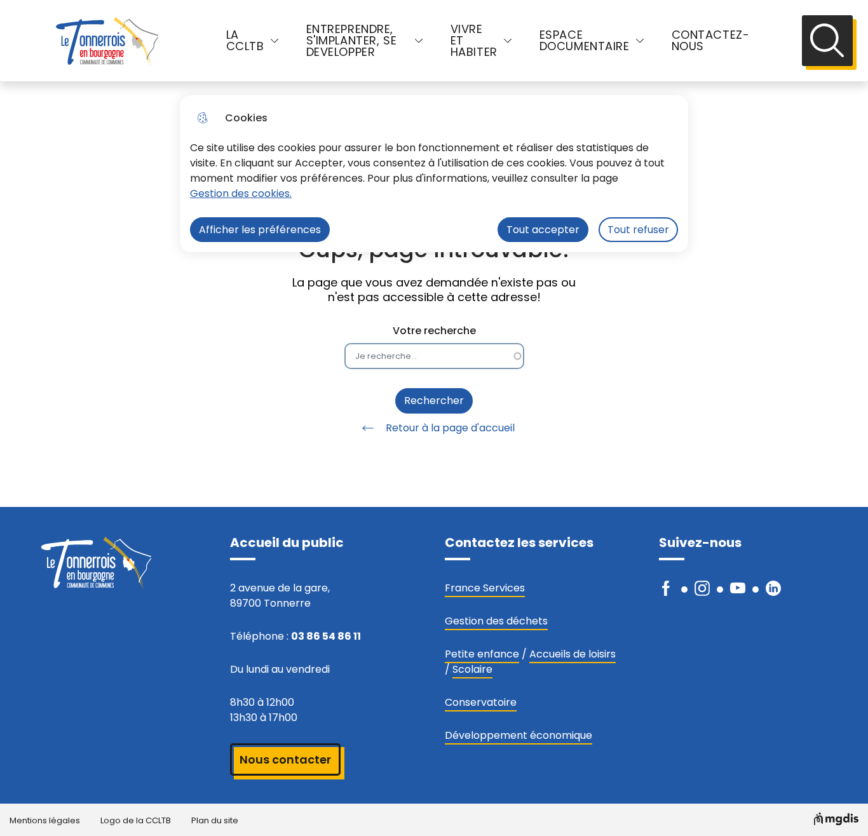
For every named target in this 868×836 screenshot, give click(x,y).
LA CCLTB (245, 40)
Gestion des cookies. (241, 193)
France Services (485, 588)
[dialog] (434, 173)
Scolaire (472, 669)
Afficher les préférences (260, 229)
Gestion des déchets (496, 621)
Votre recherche (434, 331)
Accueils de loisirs (572, 654)
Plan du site (214, 820)
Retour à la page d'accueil (450, 428)
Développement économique (518, 735)
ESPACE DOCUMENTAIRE (584, 40)
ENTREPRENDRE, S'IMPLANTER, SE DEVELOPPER (351, 40)
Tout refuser (638, 229)
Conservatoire (481, 702)
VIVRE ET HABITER (474, 40)
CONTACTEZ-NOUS (711, 40)
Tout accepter (543, 229)
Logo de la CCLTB (135, 820)
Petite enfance (482, 654)
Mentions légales (45, 820)
